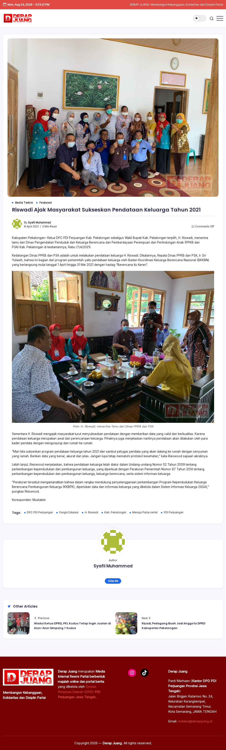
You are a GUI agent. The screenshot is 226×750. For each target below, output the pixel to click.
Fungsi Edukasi (69, 512)
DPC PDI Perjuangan (40, 512)
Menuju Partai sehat (145, 512)
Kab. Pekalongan (115, 512)
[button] (200, 18)
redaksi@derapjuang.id (195, 721)
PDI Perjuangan (173, 512)
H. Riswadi (91, 512)
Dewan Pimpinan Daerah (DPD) (79, 691)
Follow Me (113, 581)
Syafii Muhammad (39, 222)
